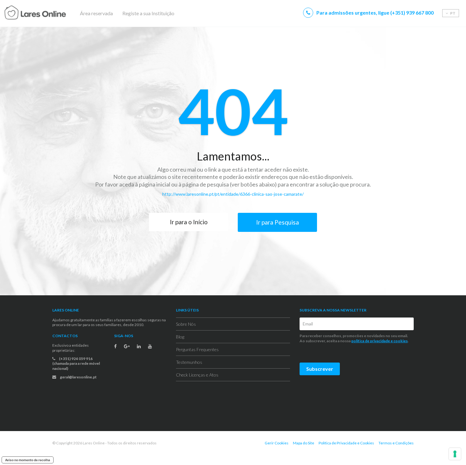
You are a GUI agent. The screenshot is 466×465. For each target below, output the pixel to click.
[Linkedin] (139, 346)
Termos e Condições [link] (396, 443)
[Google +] (127, 346)
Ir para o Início (189, 222)
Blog (180, 336)
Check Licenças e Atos (197, 374)
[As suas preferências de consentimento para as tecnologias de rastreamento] (455, 454)
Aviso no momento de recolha (27, 460)
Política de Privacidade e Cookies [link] (346, 443)
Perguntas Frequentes (197, 349)
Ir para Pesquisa (277, 222)
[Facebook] (115, 346)
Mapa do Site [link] (303, 443)
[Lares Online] (47, 13)
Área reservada (96, 13)
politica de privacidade (370, 340)
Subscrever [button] (319, 369)
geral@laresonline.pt (78, 377)
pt (453, 13)
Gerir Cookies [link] (276, 443)
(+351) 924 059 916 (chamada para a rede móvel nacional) (76, 363)
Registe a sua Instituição (148, 13)
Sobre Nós (186, 324)
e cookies (399, 340)
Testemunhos (189, 362)
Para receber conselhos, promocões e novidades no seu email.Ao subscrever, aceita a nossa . (354, 338)
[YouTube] (150, 346)
